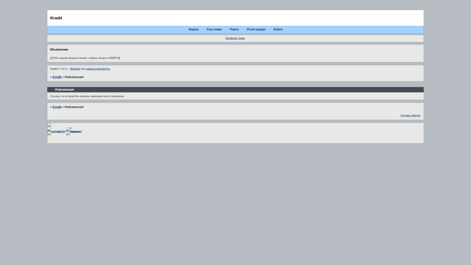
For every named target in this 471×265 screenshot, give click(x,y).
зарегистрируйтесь (98, 68)
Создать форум (410, 115)
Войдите (75, 68)
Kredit (57, 77)
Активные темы (235, 38)
